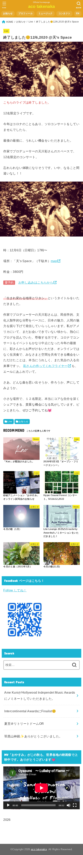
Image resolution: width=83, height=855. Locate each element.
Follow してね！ (15, 590)
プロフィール (25, 13)
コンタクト (64, 13)
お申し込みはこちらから (35, 282)
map (54, 261)
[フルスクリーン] (75, 805)
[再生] (8, 805)
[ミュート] (68, 805)
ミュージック (45, 13)
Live (6, 31)
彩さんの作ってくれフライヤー (45, 366)
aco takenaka (41, 6)
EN (78, 13)
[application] (41, 787)
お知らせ (8, 13)
